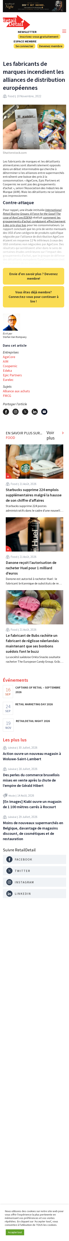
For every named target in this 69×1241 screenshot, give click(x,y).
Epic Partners (12, 375)
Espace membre (25, 41)
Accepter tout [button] (15, 1232)
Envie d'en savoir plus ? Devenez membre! (33, 276)
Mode (12, 795)
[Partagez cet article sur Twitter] (25, 412)
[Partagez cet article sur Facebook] (6, 412)
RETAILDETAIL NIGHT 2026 (33, 721)
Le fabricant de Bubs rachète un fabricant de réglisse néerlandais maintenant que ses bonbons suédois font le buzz (32, 643)
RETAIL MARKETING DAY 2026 (34, 704)
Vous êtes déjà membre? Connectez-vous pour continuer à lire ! (33, 296)
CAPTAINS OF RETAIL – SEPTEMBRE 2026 (37, 689)
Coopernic (10, 366)
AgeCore (9, 357)
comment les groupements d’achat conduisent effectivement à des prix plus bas (34, 221)
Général (12, 747)
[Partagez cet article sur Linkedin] (35, 412)
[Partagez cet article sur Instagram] (15, 412)
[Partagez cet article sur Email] (44, 412)
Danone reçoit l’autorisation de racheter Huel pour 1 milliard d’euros (31, 568)
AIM (5, 361)
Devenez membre (50, 46)
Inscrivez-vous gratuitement (39, 36)
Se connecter (24, 46)
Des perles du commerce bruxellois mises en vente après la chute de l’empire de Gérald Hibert (31, 780)
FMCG (7, 395)
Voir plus (51, 435)
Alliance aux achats (16, 391)
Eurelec (8, 379)
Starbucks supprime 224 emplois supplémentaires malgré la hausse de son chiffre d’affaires (34, 495)
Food (11, 96)
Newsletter (27, 32)
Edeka (7, 370)
